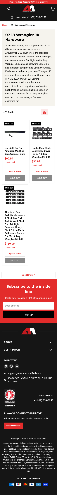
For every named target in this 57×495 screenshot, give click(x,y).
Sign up (28, 314)
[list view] (51, 112)
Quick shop (15, 171)
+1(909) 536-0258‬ (43, 400)
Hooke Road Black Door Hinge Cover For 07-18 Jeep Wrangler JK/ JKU (41, 152)
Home (4, 25)
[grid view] (44, 112)
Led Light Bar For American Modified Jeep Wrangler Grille (15, 151)
